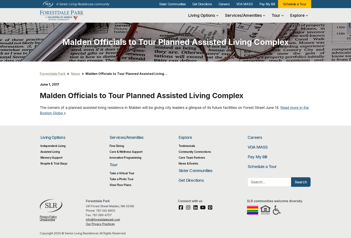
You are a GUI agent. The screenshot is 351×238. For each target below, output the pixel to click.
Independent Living (52, 146)
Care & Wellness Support (125, 151)
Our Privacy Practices (100, 224)
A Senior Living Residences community (82, 4)
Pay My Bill (267, 4)
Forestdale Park (61, 15)
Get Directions (202, 4)
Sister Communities (172, 4)
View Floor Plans (120, 185)
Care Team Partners (192, 157)
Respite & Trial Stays (53, 163)
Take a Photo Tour (121, 179)
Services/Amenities (243, 15)
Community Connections (195, 151)
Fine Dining (116, 146)
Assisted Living (50, 151)
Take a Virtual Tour (121, 173)
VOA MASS (244, 4)
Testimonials (187, 146)
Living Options (201, 15)
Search (301, 182)
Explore (297, 15)
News (75, 74)
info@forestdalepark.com (103, 219)
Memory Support (51, 157)
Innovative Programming (125, 157)
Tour (276, 15)
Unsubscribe (47, 219)
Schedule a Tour (294, 4)
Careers (224, 4)
